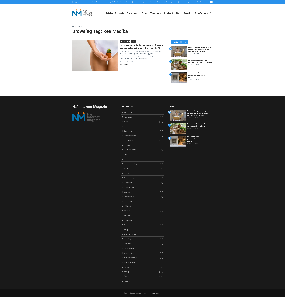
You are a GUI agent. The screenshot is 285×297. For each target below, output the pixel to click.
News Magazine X (156, 293)
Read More (124, 64)
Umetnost (168, 13)
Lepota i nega (125, 41)
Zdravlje (188, 13)
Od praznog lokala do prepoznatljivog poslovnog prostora (197, 75)
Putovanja (119, 13)
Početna (109, 13)
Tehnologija (155, 13)
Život (178, 13)
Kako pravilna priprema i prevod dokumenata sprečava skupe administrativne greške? (199, 49)
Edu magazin (133, 13)
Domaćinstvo (200, 13)
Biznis (144, 13)
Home (74, 26)
